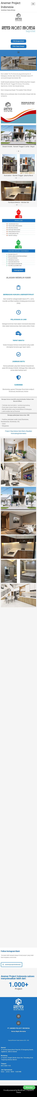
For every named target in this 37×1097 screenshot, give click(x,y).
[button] (18, 41)
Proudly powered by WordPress (15, 1090)
